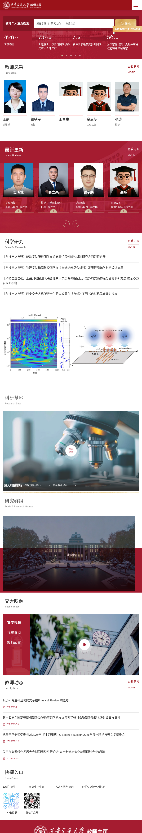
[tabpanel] (20, 40)
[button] (66, 224)
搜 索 (128, 23)
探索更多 (71, 446)
